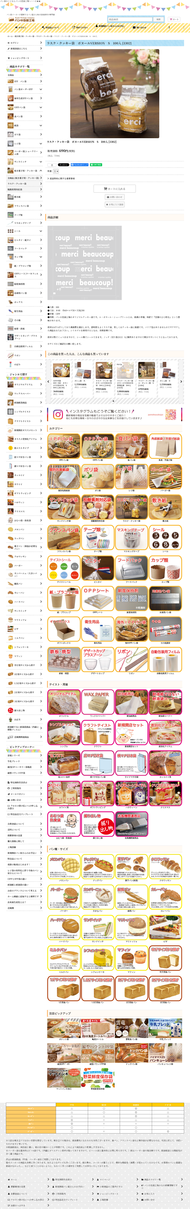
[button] (169, 27)
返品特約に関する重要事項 (62, 178)
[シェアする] (52, 165)
